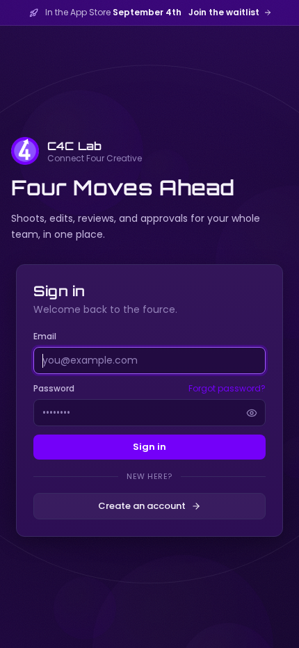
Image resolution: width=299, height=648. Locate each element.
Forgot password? (227, 388)
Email (44, 336)
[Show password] (251, 413)
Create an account (142, 505)
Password (53, 388)
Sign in (149, 446)
